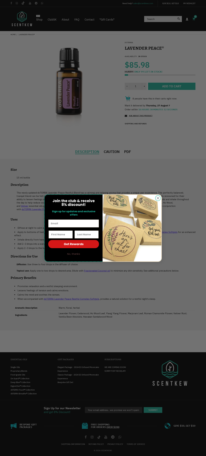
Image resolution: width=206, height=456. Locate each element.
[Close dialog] (158, 198)
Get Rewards (74, 244)
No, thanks (73, 254)
